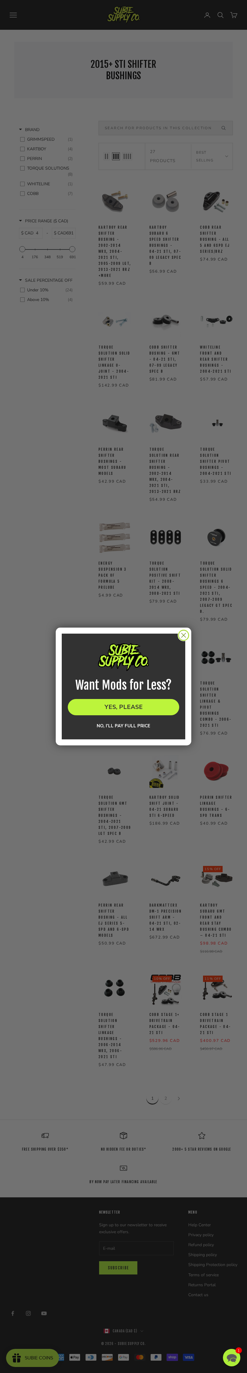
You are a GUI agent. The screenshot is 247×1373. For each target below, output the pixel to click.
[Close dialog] (183, 635)
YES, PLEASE (124, 707)
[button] (231, 1357)
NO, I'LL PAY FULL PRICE (123, 726)
